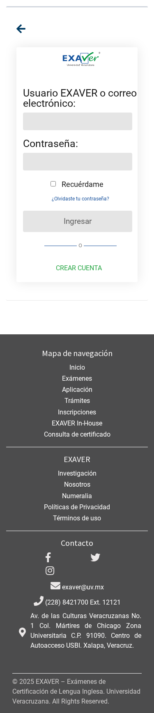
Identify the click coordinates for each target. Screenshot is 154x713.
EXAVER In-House (77, 423)
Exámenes (77, 378)
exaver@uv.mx (82, 587)
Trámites (77, 401)
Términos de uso (77, 518)
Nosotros (77, 484)
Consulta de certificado (77, 434)
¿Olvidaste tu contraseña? (80, 199)
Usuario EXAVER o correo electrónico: (80, 98)
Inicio (77, 367)
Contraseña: (50, 143)
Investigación (77, 473)
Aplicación (77, 389)
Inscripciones (77, 412)
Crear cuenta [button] (79, 268)
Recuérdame (81, 184)
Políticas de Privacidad (77, 507)
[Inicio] (20, 29)
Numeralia (77, 496)
